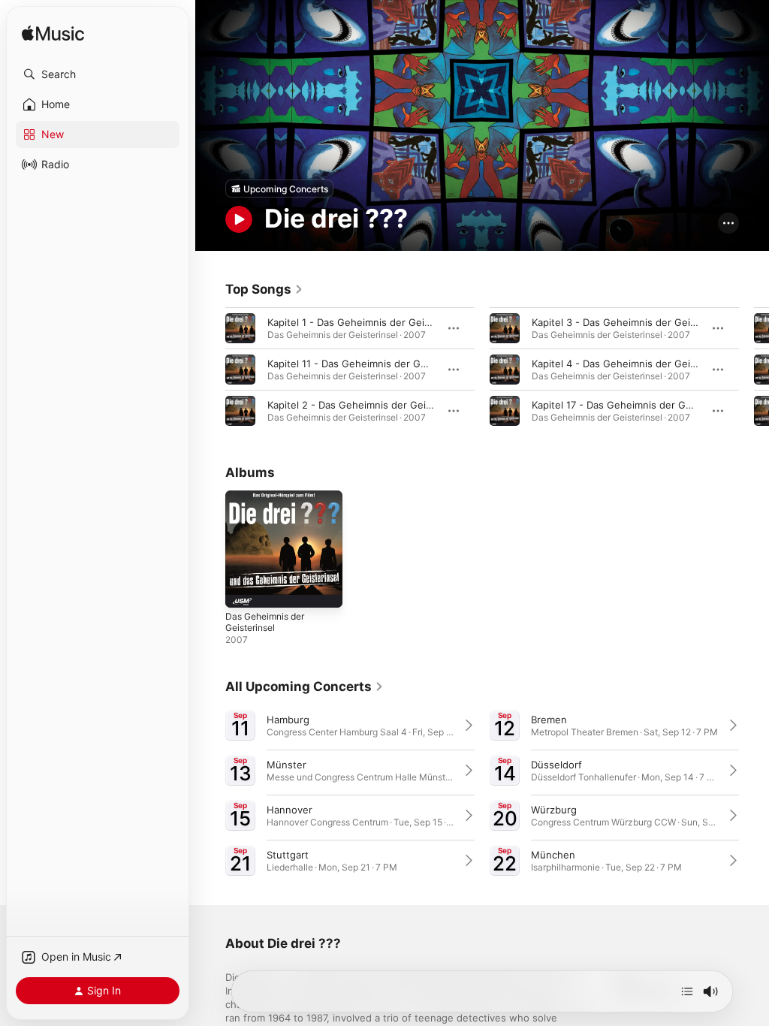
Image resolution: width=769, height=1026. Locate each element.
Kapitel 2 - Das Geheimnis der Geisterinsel (366, 405)
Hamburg (288, 720)
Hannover (289, 810)
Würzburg (554, 810)
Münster (286, 765)
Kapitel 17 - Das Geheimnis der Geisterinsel (633, 405)
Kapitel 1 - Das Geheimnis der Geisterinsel (366, 322)
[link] (264, 289)
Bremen (549, 720)
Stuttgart (288, 855)
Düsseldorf (556, 765)
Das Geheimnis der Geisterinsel (264, 622)
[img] (53, 34)
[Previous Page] (210, 369)
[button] (98, 74)
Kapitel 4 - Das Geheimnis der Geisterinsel (631, 364)
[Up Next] (687, 991)
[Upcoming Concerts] (279, 189)
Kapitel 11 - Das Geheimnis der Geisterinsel (368, 364)
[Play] (238, 219)
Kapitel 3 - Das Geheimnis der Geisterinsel (631, 322)
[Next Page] (753, 369)
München (553, 855)
